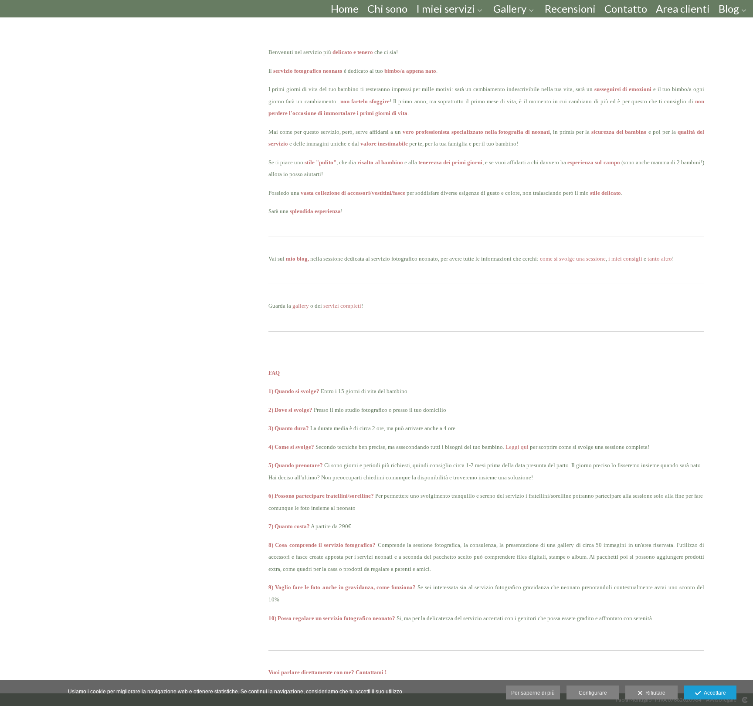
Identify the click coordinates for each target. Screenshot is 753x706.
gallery (301, 305)
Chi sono (387, 8)
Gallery (509, 8)
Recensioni (570, 8)
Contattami (369, 672)
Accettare (713, 693)
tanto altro (660, 258)
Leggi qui (517, 447)
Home (345, 8)
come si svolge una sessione (573, 258)
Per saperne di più (533, 693)
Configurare (593, 693)
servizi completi (342, 305)
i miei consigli (625, 258)
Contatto (625, 8)
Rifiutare (654, 693)
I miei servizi (445, 8)
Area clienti (683, 8)
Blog (729, 8)
